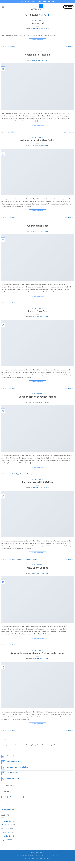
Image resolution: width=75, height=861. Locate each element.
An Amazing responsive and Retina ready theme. (37, 653)
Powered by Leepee (37, 852)
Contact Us (54, 855)
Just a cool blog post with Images (37, 396)
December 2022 (6, 821)
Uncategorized (37, 20)
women (35, 474)
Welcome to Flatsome (37, 54)
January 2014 (5, 832)
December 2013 (6, 836)
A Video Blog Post (37, 311)
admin (47, 15)
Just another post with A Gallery (37, 140)
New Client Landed (37, 567)
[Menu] (2, 7)
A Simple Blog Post (37, 225)
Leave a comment (69, 46)
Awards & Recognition (32, 855)
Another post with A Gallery (37, 482)
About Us (20, 855)
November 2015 (7, 825)
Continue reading (37, 39)
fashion (28, 474)
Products (45, 855)
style (31, 474)
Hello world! (37, 23)
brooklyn (22, 474)
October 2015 (6, 828)
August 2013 (5, 840)
